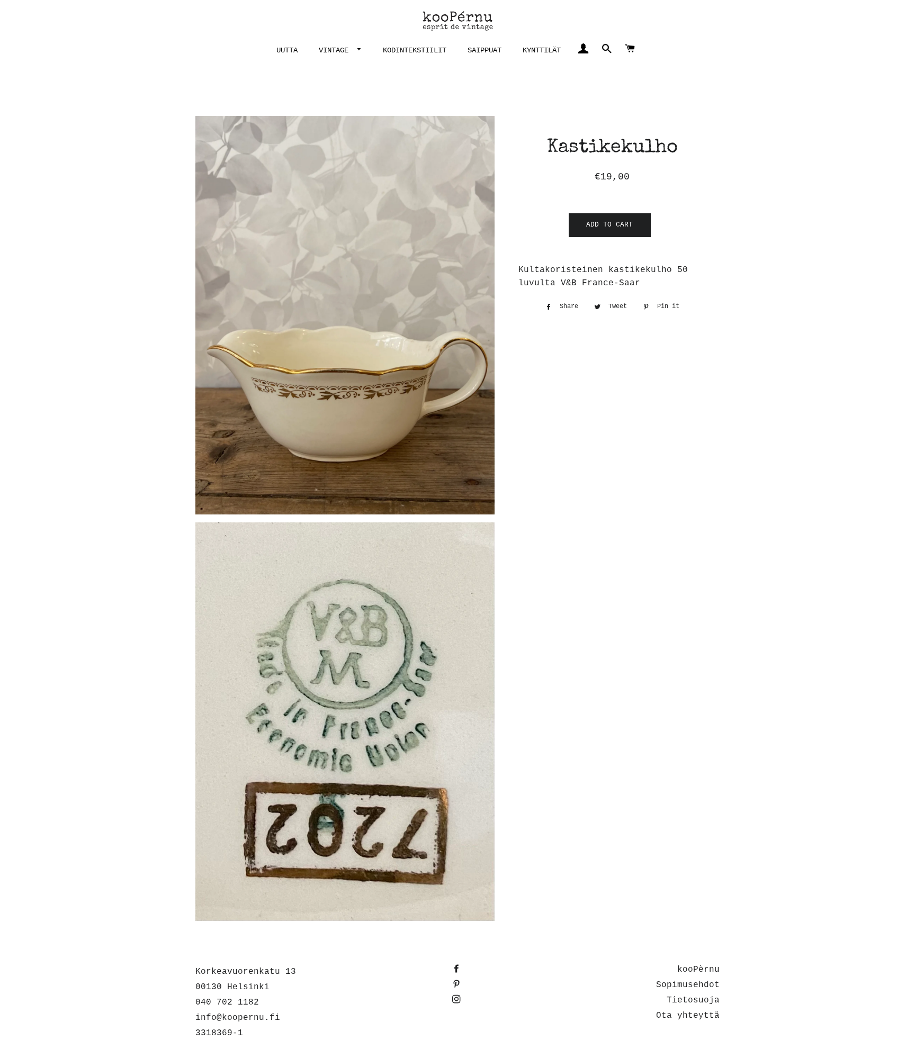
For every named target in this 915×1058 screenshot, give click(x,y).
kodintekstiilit (414, 50)
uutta (287, 50)
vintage (336, 50)
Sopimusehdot (688, 985)
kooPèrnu (698, 969)
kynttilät (542, 50)
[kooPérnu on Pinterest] (457, 985)
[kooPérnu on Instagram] (457, 1000)
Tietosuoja (693, 1000)
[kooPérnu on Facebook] (457, 969)
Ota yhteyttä (688, 1015)
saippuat (484, 50)
